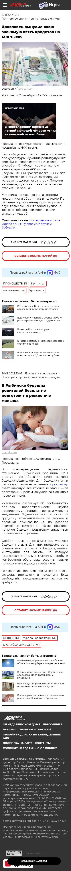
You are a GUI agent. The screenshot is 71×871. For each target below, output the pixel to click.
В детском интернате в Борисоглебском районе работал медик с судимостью (40, 319)
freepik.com (9, 452)
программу (59, 484)
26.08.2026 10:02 (12, 373)
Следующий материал (34, 861)
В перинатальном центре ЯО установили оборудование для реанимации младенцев (40, 675)
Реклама (10, 729)
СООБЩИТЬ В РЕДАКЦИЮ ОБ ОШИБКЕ (30, 748)
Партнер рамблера (34, 853)
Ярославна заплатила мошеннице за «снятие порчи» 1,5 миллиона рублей (38, 354)
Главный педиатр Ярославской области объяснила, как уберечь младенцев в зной (41, 662)
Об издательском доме (21, 724)
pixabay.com (26, 88)
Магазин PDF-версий (35, 729)
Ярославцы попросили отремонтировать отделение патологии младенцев (40, 685)
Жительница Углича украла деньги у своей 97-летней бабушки (31, 224)
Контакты (43, 743)
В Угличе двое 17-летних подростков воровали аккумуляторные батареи (38, 307)
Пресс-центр (52, 724)
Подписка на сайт (17, 743)
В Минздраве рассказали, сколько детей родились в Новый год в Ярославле (40, 696)
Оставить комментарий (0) (35, 256)
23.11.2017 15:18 (10, 14)
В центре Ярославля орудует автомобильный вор (33, 331)
